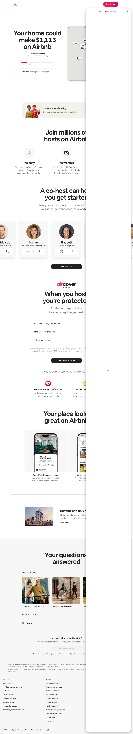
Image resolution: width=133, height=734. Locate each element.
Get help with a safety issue (12, 687)
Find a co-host (66, 267)
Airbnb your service (52, 691)
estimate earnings (42, 56)
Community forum (52, 702)
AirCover (6, 691)
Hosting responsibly (53, 706)
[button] (66, 615)
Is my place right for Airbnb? (33, 606)
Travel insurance (8, 695)
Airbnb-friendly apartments (55, 710)
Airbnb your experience (54, 687)
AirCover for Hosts (52, 695)
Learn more (64, 522)
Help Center (7, 683)
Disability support (9, 702)
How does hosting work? (62, 606)
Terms (27, 730)
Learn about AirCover (66, 360)
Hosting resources (52, 698)
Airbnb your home (52, 683)
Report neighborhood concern (13, 710)
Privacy (20, 730)
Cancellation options (10, 706)
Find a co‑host (51, 717)
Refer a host (50, 721)
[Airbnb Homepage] (15, 4)
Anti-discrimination (9, 698)
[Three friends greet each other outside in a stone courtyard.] (66, 590)
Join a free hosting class (54, 714)
